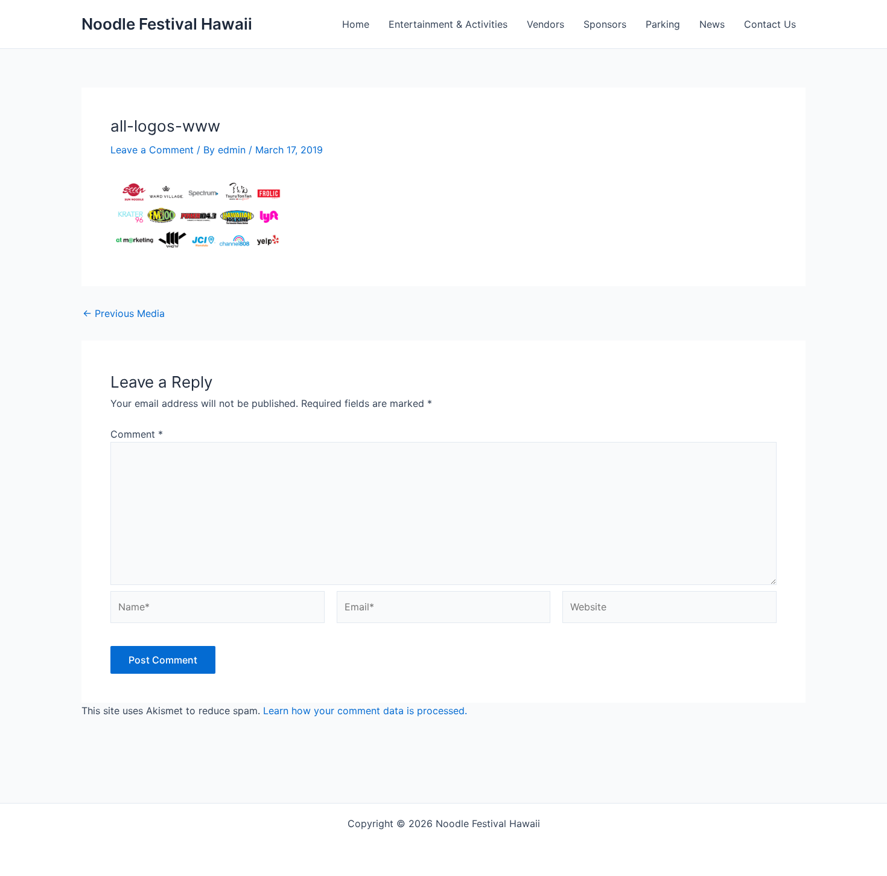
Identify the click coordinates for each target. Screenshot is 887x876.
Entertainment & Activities (448, 24)
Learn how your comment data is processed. (365, 711)
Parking (663, 24)
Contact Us (770, 24)
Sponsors (604, 24)
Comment (136, 434)
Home (355, 24)
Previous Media (124, 313)
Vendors (545, 24)
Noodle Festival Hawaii (166, 23)
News (712, 24)
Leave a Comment (152, 150)
